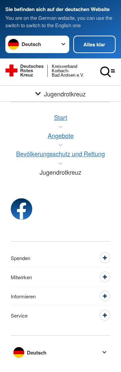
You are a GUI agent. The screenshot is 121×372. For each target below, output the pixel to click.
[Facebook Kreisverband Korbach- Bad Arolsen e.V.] (21, 209)
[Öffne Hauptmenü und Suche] (107, 72)
